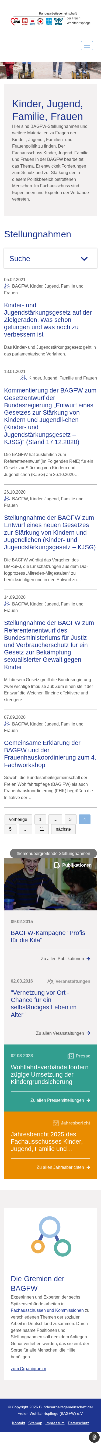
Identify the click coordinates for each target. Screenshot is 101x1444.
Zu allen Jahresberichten (60, 1167)
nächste (63, 829)
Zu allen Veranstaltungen (60, 1033)
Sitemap (35, 1423)
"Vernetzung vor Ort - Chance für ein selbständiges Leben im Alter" (43, 1003)
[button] (94, 1437)
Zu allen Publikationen (62, 958)
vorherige (18, 819)
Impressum (55, 1423)
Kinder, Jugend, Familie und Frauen (63, 377)
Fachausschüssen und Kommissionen (47, 1310)
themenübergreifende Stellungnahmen (53, 853)
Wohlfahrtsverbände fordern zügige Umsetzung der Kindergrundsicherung (50, 1074)
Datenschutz (78, 1423)
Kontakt (18, 1423)
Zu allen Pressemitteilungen (57, 1100)
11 (42, 829)
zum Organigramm (28, 1368)
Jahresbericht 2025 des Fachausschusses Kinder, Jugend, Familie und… (47, 1141)
